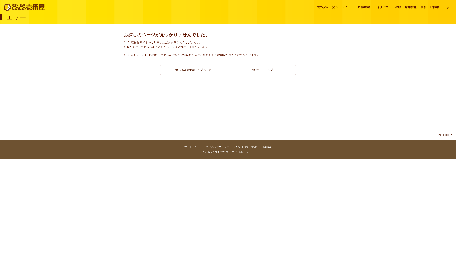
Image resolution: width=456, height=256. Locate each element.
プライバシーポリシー (216, 146)
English (448, 7)
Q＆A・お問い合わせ (245, 146)
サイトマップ (264, 69)
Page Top (444, 135)
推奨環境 (267, 146)
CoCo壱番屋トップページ (195, 69)
